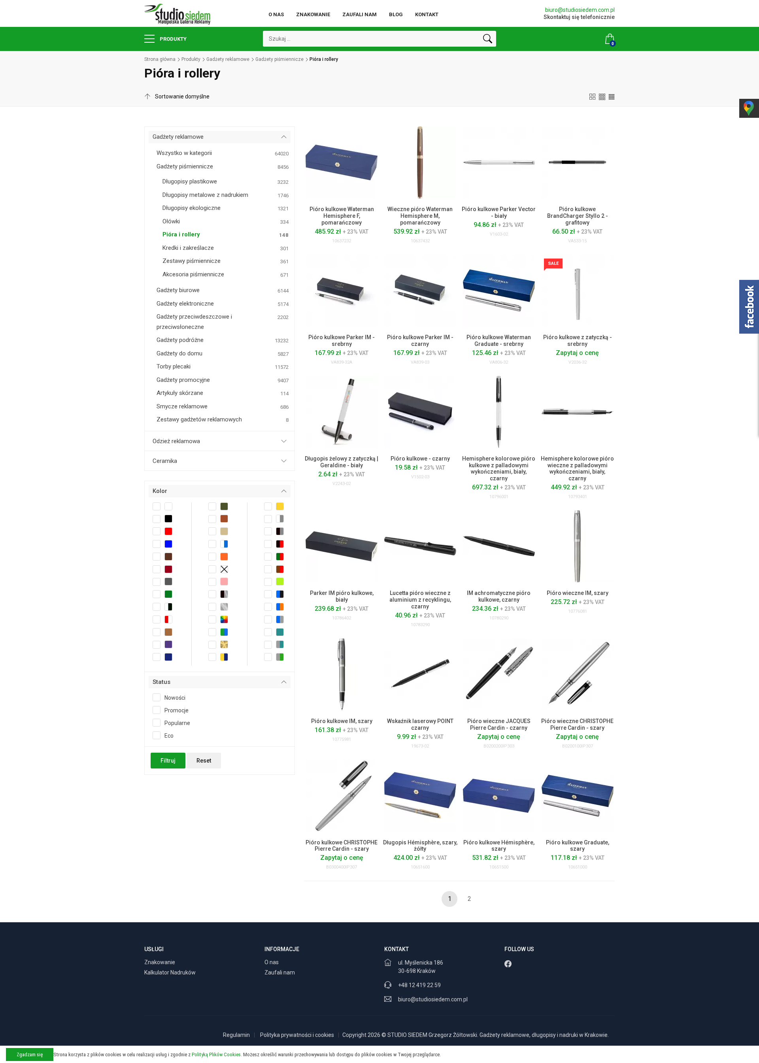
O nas (276, 14)
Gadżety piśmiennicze (279, 59)
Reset (203, 760)
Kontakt (426, 14)
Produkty (173, 39)
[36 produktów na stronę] (611, 96)
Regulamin (236, 1035)
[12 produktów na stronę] (592, 96)
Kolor (160, 491)
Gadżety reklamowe (227, 59)
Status (161, 681)
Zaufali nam (359, 14)
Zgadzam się (30, 1054)
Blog (396, 14)
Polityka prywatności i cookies (297, 1035)
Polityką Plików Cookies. (217, 1054)
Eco (169, 736)
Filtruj (168, 760)
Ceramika (165, 460)
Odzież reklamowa (176, 441)
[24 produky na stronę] (602, 96)
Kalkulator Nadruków (170, 972)
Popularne (177, 723)
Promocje (176, 710)
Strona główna (160, 59)
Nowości (174, 698)
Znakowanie (313, 14)
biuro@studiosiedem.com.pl (580, 10)
